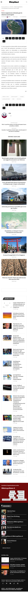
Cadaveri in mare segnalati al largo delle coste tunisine (18, 429)
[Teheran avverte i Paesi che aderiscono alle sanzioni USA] (14, 267)
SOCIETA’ (21, 497)
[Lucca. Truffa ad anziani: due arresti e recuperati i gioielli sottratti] (7, 387)
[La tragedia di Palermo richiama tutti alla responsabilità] (7, 377)
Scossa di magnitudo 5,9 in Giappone (14, 255)
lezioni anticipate (6, 99)
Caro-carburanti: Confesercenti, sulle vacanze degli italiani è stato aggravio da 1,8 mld (18, 418)
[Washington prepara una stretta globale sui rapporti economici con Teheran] (14, 148)
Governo (22, 96)
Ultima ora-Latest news (19, 499)
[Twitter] (6, 583)
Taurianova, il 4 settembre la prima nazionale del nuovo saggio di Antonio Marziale (18, 326)
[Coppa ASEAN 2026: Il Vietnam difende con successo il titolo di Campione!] (7, 305)
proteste (19, 99)
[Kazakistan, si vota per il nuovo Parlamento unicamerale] (14, 220)
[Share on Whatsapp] (23, 38)
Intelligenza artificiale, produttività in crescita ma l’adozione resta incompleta (17, 365)
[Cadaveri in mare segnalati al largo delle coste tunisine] (7, 429)
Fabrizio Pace (11, 511)
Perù (13, 99)
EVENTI (12, 497)
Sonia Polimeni (11, 540)
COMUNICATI (6, 499)
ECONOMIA (20, 495)
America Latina (5, 96)
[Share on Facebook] (10, 38)
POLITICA (12, 493)
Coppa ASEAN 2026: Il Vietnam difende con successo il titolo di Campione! (19, 305)
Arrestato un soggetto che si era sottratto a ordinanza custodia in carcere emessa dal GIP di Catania (19, 440)
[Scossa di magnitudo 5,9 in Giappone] (14, 244)
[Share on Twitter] (13, 38)
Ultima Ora (4, 555)
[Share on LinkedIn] (20, 38)
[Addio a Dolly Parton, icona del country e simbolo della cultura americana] (7, 452)
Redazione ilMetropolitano (15, 521)
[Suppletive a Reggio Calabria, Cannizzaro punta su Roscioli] (7, 463)
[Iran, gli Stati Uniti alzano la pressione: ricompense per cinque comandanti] (14, 172)
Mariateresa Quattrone (14, 527)
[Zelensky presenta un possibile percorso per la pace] (14, 196)
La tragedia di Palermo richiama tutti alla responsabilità (18, 377)
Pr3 (10, 113)
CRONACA (20, 491)
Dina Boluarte (14, 96)
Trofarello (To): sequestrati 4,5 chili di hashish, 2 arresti (18, 471)
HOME (12, 491)
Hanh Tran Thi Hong (13, 516)
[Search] (26, 2)
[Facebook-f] (2, 583)
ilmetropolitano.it (5, 6)
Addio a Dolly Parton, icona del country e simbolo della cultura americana (19, 452)
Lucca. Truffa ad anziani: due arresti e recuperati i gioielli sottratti (19, 388)
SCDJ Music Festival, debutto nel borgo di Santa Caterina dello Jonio (18, 315)
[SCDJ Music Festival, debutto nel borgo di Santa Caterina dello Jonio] (7, 315)
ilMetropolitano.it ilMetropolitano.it (12, 536)
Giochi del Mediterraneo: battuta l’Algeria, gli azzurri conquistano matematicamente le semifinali (19, 339)
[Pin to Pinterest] (16, 38)
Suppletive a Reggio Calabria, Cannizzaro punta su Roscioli (19, 462)
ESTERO (11, 6)
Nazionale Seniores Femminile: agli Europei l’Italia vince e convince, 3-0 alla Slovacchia (19, 352)
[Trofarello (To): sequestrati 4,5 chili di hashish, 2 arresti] (7, 472)
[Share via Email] (4, 41)
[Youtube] (10, 583)
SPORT (11, 495)
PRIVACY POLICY (6, 548)
